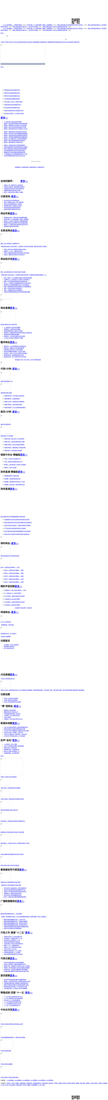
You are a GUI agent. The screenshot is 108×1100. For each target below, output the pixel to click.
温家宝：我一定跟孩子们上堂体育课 (13, 185)
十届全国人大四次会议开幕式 (12, 605)
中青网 (56, 1083)
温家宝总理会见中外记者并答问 (9, 324)
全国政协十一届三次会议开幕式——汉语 (15, 590)
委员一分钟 (30, 359)
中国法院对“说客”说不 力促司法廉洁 (13, 349)
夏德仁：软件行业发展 (10, 467)
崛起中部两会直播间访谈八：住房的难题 (11, 913)
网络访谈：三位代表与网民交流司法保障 (14, 336)
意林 (43, 1085)
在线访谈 (29, 607)
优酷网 (87, 1083)
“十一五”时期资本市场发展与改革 (12, 1002)
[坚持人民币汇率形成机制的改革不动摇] (20, 42)
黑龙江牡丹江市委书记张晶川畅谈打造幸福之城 (17, 534)
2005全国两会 (49, 1080)
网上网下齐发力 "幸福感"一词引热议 (13, 732)
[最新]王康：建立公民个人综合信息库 (14, 438)
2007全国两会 (33, 1080)
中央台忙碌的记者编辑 (6, 1064)
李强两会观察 (25, 167)
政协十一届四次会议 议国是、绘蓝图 (13, 192)
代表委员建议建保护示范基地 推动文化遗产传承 (16, 971)
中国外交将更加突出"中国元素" (12, 942)
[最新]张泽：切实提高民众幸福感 (13, 450)
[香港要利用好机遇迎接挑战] (54, 42)
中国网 (17, 1083)
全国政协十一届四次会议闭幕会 (12, 329)
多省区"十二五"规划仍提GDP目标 (12, 947)
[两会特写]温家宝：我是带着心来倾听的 (14, 187)
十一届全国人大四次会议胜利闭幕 (13, 121)
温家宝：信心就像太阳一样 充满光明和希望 (15, 138)
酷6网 (96, 1083)
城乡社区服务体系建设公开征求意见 (13, 954)
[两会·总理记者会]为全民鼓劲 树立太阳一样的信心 (70, 25)
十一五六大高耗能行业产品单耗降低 (13, 998)
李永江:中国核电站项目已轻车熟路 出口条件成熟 (16, 253)
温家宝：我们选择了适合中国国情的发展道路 (15, 133)
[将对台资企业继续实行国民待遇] (70, 42)
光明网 (100, 1083)
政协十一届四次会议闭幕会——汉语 (10, 567)
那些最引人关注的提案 (10, 710)
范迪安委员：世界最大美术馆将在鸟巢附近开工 (13, 821)
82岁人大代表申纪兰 (6, 622)
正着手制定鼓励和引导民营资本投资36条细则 (15, 147)
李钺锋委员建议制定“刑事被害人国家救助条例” (16, 983)
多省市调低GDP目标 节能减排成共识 (13, 943)
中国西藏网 (34, 1085)
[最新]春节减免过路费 (6, 392)
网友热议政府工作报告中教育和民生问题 (14, 729)
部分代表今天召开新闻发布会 (11, 200)
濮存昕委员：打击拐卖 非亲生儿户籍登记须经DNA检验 (15, 843)
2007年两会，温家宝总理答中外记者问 (15, 596)
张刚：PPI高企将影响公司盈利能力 (13, 288)
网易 (81, 1083)
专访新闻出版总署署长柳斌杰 (12, 98)
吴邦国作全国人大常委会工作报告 (13, 205)
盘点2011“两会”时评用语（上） (12, 751)
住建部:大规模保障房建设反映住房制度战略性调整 (17, 292)
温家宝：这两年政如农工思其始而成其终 (14, 145)
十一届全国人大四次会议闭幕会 (12, 327)
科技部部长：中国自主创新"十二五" (13, 938)
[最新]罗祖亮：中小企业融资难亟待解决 (15, 407)
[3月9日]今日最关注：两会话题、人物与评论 (15, 734)
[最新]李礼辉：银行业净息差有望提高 (14, 444)
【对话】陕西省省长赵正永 (8, 678)
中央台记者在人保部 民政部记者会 (10, 1077)
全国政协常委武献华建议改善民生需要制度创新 (16, 926)
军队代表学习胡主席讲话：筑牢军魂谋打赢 (15, 888)
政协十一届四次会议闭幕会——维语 (14, 576)
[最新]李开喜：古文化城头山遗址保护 (14, 395)
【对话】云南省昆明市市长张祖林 (12, 702)
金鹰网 (28, 1085)
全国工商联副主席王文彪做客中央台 (14, 110)
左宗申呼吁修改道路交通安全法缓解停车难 (15, 979)
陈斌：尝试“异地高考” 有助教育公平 (10, 243)
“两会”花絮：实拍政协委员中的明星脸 (10, 788)
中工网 (6, 1085)
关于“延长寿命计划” (9, 648)
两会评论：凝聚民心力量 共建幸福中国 (14, 348)
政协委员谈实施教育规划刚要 (11, 334)
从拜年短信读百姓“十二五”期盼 (12, 952)
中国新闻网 (22, 1083)
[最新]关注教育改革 (6, 424)
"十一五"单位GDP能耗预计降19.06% (13, 996)
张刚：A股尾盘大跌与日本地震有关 (13, 290)
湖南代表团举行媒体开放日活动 (12, 209)
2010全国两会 (10, 1080)
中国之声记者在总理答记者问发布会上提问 (12, 1024)
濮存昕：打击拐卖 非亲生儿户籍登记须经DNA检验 (17, 981)
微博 (84, 1083)
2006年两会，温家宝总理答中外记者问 (15, 602)
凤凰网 (60, 1083)
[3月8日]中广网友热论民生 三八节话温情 (14, 736)
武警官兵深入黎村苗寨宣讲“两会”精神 (10, 882)
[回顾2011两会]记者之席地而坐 (9, 777)
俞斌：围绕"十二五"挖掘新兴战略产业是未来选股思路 (18, 277)
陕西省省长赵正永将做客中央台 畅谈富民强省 (16, 222)
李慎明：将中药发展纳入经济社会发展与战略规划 (17, 967)
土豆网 (92, 1083)
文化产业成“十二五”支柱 (10, 949)
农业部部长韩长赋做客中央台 (12, 107)
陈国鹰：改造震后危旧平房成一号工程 (15, 481)
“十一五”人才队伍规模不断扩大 (12, 1005)
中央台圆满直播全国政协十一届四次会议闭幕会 (13, 1037)
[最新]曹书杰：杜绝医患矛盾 (12, 398)
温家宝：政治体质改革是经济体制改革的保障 (15, 123)
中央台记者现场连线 (6, 1050)
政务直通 (17, 359)
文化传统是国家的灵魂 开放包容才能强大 (14, 150)
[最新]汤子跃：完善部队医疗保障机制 (14, 401)
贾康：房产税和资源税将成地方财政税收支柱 (15, 281)
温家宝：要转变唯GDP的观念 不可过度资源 (15, 125)
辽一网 (40, 1085)
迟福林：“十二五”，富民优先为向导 (13, 251)
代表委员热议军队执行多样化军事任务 (14, 188)
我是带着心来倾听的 (9, 646)
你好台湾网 (12, 1085)
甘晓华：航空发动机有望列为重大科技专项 (15, 891)
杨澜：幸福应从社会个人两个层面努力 (14, 202)
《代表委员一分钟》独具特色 (11, 644)
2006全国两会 (41, 1080)
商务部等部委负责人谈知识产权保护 (13, 331)
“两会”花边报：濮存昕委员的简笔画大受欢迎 (12, 799)
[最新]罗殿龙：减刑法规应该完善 (13, 404)
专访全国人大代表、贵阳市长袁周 (13, 101)
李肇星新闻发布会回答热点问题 (12, 190)
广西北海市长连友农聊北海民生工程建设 (15, 528)
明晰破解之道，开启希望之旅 (11, 749)
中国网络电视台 (37, 1083)
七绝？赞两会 (7, 717)
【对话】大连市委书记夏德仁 (11, 698)
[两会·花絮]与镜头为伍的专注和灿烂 (10, 865)
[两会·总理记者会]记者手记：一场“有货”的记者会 (25, 26)
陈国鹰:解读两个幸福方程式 (12, 475)
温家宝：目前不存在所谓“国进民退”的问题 (15, 127)
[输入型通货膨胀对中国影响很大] (38, 42)
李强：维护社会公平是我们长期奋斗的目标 (15, 249)
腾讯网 (73, 1083)
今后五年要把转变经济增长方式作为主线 (14, 155)
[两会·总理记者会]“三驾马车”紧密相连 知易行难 (55, 26)
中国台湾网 (19, 1085)
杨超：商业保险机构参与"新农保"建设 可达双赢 (13, 272)
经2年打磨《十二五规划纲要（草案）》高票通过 (16, 219)
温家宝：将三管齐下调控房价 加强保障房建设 (16, 221)
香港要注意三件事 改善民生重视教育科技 (14, 152)
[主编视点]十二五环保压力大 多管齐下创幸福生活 (17, 279)
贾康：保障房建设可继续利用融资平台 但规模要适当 (17, 286)
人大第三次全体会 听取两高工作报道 (13, 338)
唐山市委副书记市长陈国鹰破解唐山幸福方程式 (13, 516)
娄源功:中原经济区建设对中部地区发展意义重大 (16, 984)
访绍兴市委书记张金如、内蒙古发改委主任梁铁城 (18, 525)
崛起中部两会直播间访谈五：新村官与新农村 (15, 923)
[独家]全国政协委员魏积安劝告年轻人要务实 (12, 854)
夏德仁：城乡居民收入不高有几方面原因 (15, 464)
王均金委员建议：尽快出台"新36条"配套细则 (15, 988)
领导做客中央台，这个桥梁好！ (9, 633)
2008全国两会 (26, 1080)
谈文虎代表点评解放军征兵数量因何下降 (14, 889)
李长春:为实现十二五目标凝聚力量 (13, 936)
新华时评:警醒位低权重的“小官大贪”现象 (14, 351)
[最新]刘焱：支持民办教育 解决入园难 (15, 441)
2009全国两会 (18, 1080)
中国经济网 (29, 1083)
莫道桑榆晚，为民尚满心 (7, 624)
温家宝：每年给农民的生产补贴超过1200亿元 (15, 128)
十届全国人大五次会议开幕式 (12, 599)
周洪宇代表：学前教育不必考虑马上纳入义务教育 (17, 966)
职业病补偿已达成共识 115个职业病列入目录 (15, 986)
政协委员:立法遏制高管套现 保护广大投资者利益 (16, 284)
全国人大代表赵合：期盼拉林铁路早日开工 (15, 964)
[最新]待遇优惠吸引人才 (7, 381)
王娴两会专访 (40, 167)
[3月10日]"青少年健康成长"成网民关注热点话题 (16, 730)
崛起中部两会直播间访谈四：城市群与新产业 (15, 924)
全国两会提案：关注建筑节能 (11, 753)
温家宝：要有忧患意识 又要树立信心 (13, 142)
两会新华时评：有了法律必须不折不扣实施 (15, 356)
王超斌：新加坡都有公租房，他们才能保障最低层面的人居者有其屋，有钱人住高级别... (24, 916)
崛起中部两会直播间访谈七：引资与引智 (14, 919)
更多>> (2, 33)
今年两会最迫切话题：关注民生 (12, 713)
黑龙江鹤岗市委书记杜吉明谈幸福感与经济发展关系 (18, 522)
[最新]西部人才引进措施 (7, 435)
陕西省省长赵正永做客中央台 (12, 90)
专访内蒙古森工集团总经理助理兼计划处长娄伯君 (18, 531)
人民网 (12, 1083)
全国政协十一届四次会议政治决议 (13, 893)
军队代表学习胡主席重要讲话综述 (13, 895)
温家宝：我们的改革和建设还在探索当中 (14, 140)
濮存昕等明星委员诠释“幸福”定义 (9, 810)
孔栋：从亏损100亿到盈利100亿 (13, 458)
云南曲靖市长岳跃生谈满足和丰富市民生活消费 (17, 519)
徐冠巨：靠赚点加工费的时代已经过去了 (14, 254)
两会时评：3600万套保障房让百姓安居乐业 (15, 346)
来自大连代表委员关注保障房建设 (13, 928)
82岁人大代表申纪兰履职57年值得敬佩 (14, 746)
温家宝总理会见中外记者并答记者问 (10, 555)
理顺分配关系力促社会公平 (11, 712)
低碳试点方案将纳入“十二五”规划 (12, 950)
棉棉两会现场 (33, 167)
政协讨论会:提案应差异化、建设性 (13, 204)
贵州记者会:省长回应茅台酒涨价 (12, 207)
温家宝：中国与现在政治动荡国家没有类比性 (15, 135)
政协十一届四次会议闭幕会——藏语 (14, 570)
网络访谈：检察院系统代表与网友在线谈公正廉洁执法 (18, 332)
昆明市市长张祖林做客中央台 (12, 96)
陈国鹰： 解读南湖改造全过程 (12, 478)
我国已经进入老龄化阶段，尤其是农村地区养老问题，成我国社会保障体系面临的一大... (24, 275)
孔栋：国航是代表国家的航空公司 (13, 461)
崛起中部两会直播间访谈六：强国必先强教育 (15, 921)
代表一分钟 (23, 359)
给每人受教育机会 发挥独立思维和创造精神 (15, 148)
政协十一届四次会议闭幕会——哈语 (14, 579)
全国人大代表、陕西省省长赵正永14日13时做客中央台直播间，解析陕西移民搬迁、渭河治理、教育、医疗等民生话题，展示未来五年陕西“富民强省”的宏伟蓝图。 (43, 690)
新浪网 (69, 1083)
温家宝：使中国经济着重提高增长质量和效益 (15, 137)
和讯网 (64, 1083)
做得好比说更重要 (6, 636)
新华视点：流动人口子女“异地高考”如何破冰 (15, 353)
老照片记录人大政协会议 (10, 747)
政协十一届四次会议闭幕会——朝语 (14, 582)
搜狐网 (77, 1083)
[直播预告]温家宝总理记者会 (11, 226)
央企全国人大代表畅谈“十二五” (12, 940)
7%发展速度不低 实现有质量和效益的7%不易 (15, 154)
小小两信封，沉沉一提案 (10, 744)
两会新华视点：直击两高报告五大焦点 (14, 355)
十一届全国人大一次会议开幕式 (13, 593)
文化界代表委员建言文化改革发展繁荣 (14, 962)
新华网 (8, 1083)
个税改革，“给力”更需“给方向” (12, 715)
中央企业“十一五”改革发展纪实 (12, 1000)
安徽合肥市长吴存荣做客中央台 (13, 104)
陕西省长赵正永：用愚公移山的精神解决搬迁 (15, 217)
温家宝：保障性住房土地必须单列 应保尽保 (15, 131)
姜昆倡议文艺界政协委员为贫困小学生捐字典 (12, 832)
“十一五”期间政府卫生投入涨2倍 (12, 1003)
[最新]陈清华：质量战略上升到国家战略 (15, 447)
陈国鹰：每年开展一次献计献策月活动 (15, 484)
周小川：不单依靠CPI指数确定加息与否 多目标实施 (17, 283)
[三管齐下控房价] (5, 42)
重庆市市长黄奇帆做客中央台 (12, 93)
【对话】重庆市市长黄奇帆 (10, 700)
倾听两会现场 (37, 359)
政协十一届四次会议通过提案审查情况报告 (15, 897)
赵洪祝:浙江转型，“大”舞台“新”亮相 (14, 113)
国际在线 (51, 1083)
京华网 (24, 1085)
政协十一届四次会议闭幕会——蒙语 (14, 573)
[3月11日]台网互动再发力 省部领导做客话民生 (16, 727)
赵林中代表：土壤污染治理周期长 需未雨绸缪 (16, 969)
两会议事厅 (23, 607)
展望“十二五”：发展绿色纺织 (12, 945)
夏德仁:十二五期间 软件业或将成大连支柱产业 (16, 224)
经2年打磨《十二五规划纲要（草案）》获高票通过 (40, 25)
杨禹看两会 (18, 167)
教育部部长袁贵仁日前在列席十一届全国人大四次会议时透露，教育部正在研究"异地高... (24, 246)
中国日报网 (45, 1083)
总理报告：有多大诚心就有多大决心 (13, 719)
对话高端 (17, 607)
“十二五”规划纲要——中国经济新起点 (12, 25)
